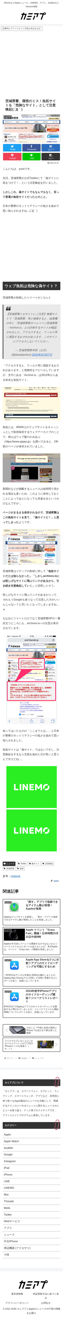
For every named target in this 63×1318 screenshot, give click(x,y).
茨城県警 (10, 868)
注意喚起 (49, 863)
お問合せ (46, 1303)
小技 (6, 1254)
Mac (6, 1194)
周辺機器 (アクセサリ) (17, 1248)
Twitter (23, 863)
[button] (50, 156)
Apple (7, 1134)
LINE (7, 1181)
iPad (6, 1167)
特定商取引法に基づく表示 (46, 1296)
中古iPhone (11, 1241)
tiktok (7, 1208)
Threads (9, 1201)
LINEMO (9, 1187)
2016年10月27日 (42, 354)
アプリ (8, 1227)
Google (8, 1154)
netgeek (15, 876)
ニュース (10, 863)
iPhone (8, 1174)
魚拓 (22, 868)
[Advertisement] (31, 64)
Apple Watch (11, 1141)
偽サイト (36, 863)
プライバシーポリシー (17, 1303)
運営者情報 (17, 1294)
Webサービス (12, 1221)
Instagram (10, 1161)
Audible (8, 1148)
